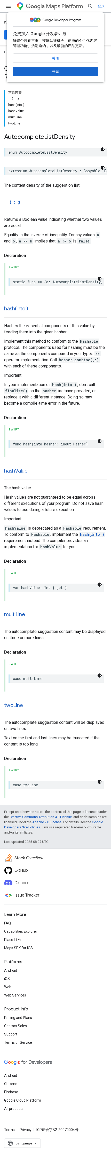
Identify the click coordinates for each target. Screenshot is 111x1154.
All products (13, 1108)
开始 (55, 71)
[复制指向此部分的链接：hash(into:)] (33, 309)
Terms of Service (18, 1042)
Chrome (10, 1084)
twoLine (13, 705)
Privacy (25, 1130)
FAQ (7, 923)
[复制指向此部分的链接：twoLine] (28, 706)
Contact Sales (15, 1026)
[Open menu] (8, 6)
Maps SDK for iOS (18, 948)
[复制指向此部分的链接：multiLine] (30, 615)
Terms (9, 1130)
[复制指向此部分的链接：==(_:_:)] (25, 203)
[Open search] (90, 6)
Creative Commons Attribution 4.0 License (41, 817)
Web (7, 987)
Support (10, 1034)
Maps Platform (64, 6)
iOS (7, 979)
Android (10, 970)
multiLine (14, 614)
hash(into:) (16, 308)
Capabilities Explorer (20, 931)
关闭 (55, 58)
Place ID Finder (16, 940)
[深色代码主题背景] (103, 149)
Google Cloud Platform (22, 1100)
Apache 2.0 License (46, 822)
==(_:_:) (12, 202)
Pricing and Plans (18, 1018)
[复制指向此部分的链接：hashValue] (33, 471)
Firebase (11, 1092)
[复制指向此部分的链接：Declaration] (31, 256)
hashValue (16, 471)
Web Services (15, 995)
